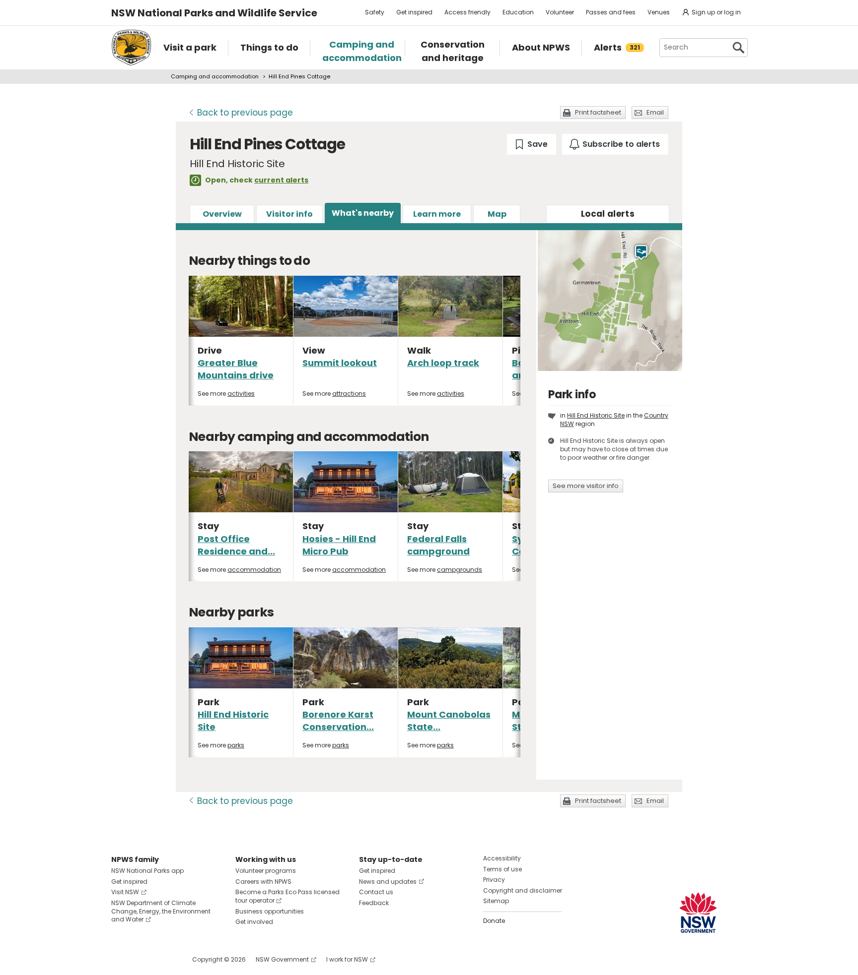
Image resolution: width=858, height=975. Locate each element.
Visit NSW (125, 892)
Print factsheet (598, 112)
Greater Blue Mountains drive (236, 369)
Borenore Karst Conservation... (338, 720)
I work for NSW (347, 959)
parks (235, 745)
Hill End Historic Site (596, 415)
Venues (658, 12)
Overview (222, 214)
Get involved (254, 921)
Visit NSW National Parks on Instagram (142, 959)
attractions (349, 393)
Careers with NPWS (263, 881)
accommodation (254, 569)
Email (655, 112)
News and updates (388, 881)
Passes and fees (611, 12)
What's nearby (363, 213)
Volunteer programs (265, 870)
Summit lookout (339, 363)
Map (497, 214)
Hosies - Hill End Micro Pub (339, 545)
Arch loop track (443, 363)
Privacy (494, 879)
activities (241, 393)
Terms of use (502, 869)
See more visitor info (586, 485)
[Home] (131, 47)
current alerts (281, 180)
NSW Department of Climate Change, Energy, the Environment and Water (161, 911)
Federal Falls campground (438, 545)
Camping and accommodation (215, 76)
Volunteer (560, 12)
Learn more (437, 214)
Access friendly (467, 12)
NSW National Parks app (147, 870)
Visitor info (289, 214)
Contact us (376, 892)
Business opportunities (269, 911)
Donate (494, 920)
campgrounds (459, 569)
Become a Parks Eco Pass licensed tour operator (287, 896)
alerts (608, 214)
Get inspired (414, 12)
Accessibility (502, 858)
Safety (374, 12)
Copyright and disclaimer (522, 890)
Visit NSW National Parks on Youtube (163, 959)
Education (518, 12)
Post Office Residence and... (236, 545)
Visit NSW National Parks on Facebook (120, 959)
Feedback (374, 903)
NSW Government (282, 959)
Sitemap (496, 901)
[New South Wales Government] (698, 913)
